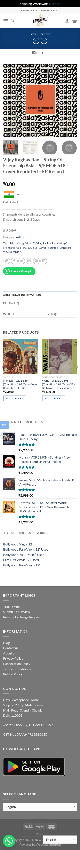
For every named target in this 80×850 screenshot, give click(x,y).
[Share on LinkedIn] (43, 261)
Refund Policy (13, 674)
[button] (9, 841)
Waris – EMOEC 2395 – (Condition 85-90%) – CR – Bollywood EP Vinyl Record (58, 384)
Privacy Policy (13, 658)
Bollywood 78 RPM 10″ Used (23, 555)
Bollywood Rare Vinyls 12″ (21, 565)
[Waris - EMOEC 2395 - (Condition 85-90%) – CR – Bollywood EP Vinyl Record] (59, 356)
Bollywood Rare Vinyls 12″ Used (25, 549)
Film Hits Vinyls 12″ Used (21, 560)
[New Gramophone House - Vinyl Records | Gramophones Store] (40, 20)
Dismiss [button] (54, 4)
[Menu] (5, 21)
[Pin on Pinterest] (36, 261)
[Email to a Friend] (29, 261)
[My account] (67, 20)
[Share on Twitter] (21, 261)
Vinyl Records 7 (12, 251)
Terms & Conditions (17, 669)
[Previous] (9, 100)
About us (9, 653)
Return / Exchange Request (22, 617)
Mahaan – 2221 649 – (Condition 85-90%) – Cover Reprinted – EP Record (20, 384)
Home (33, 34)
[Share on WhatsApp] (6, 261)
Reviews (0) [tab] (11, 303)
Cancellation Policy (16, 664)
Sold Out (44, 34)
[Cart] (74, 20)
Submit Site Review (16, 612)
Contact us (10, 648)
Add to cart (14, 398)
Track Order (12, 606)
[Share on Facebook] (14, 261)
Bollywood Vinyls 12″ (18, 544)
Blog (6, 643)
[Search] (12, 20)
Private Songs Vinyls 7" (22, 243)
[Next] (70, 100)
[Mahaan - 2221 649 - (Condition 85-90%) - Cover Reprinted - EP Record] (20, 356)
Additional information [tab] (22, 295)
